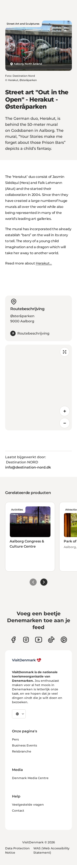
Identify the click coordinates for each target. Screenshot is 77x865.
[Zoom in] (64, 411)
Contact (18, 810)
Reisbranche (21, 751)
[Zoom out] (64, 423)
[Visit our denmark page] (13, 639)
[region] (38, 387)
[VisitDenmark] (26, 660)
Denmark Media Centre (30, 778)
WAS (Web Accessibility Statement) (51, 850)
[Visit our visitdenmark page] (38, 639)
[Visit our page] (26, 639)
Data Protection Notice (17, 850)
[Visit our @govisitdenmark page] (51, 639)
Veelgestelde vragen (28, 804)
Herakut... (44, 263)
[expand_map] (64, 352)
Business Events (24, 745)
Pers (15, 739)
